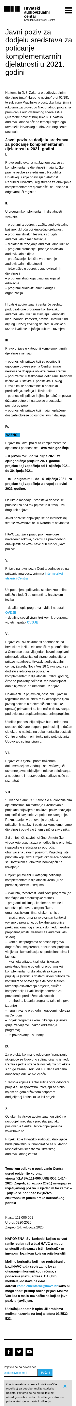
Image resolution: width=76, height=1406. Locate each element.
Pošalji (45, 1372)
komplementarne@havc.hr (37, 1286)
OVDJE (10, 612)
